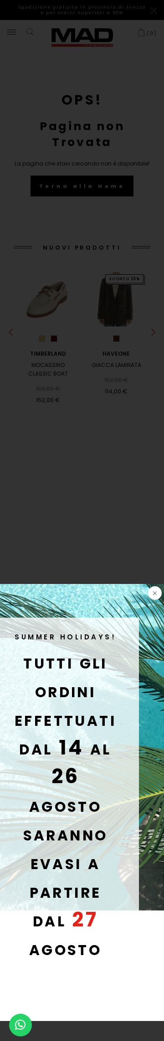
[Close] (154, 594)
